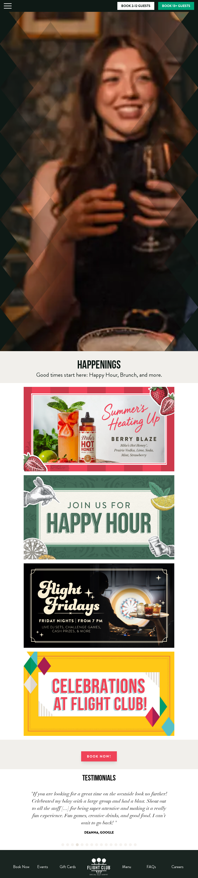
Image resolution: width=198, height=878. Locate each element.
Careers (177, 867)
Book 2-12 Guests (135, 6)
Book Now (21, 867)
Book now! (99, 757)
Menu (126, 867)
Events (42, 867)
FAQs (151, 867)
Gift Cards (68, 867)
